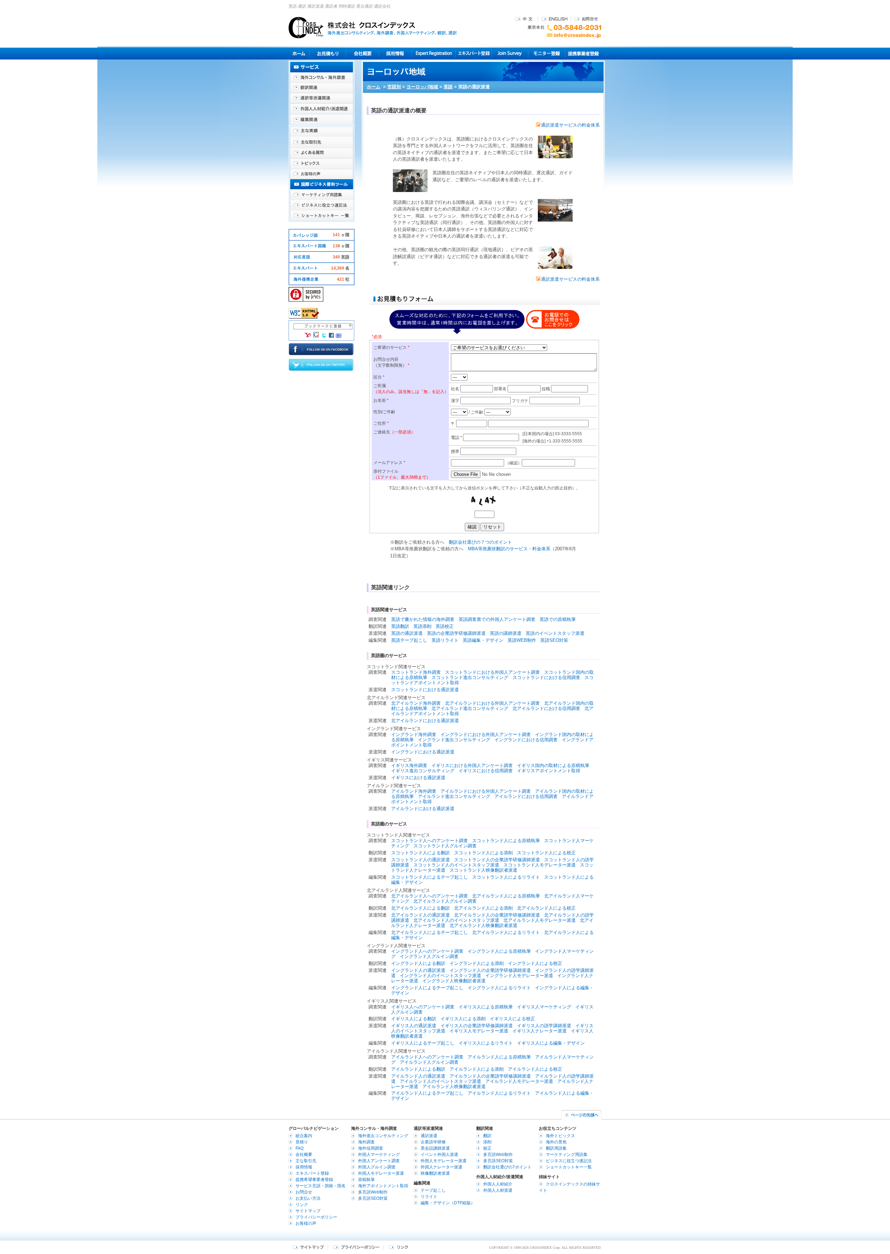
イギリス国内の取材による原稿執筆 (553, 765)
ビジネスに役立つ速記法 (322, 205)
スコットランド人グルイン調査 (445, 845)
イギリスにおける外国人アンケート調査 (472, 765)
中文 (524, 18)
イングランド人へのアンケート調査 (427, 951)
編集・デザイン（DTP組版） (448, 1202)
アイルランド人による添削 (477, 1069)
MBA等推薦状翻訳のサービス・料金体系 (509, 548)
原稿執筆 (366, 1179)
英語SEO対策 (554, 640)
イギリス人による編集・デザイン (551, 1043)
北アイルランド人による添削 (483, 908)
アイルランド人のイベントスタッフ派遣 (440, 1081)
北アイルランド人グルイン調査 (445, 901)
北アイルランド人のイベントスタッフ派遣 (456, 920)
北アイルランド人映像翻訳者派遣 (483, 925)
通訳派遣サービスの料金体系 (570, 125)
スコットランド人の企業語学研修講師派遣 (497, 859)
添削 (487, 1142)
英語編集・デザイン (483, 640)
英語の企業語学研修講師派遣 (456, 633)
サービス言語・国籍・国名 (321, 1185)
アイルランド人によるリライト (499, 1093)
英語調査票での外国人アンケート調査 (497, 619)
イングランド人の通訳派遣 (418, 970)
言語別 (394, 86)
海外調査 (366, 1142)
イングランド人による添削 (477, 963)
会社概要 (362, 53)
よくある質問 (322, 153)
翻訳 (487, 1135)
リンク (302, 1204)
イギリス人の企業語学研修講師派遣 (476, 1025)
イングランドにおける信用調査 (526, 739)
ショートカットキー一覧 (322, 215)
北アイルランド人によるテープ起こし (429, 932)
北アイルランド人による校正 (546, 908)
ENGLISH (554, 18)
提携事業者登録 (583, 53)
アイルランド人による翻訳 (418, 1069)
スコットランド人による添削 (483, 852)
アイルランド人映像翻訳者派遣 (454, 1086)
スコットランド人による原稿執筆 (506, 840)
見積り (327, 53)
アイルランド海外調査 (413, 791)
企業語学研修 (433, 1142)
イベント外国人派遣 (439, 1154)
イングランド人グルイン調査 (429, 956)
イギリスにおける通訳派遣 (418, 777)
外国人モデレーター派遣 (381, 1173)
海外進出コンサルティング (383, 1135)
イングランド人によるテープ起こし (427, 987)
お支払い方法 (308, 1198)
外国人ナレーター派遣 (441, 1167)
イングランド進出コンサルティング (454, 739)
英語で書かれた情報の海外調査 (422, 619)
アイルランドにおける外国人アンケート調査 (485, 791)
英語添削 (422, 626)
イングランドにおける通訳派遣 (422, 751)
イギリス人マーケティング (544, 1006)
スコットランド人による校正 (546, 852)
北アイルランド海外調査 (416, 703)
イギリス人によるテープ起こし (422, 1043)
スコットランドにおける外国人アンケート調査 (492, 672)
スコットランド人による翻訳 (420, 852)
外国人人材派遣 (497, 1190)
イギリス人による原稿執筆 (486, 1006)
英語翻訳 (400, 626)
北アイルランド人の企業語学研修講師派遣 (497, 915)
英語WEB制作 (522, 640)
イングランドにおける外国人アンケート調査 (485, 734)
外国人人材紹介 (497, 1184)
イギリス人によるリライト (486, 1043)
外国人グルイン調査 (377, 1167)
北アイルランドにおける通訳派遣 (425, 720)
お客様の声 (322, 174)
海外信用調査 (370, 1148)
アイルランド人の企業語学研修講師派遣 (490, 1076)
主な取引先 (322, 142)
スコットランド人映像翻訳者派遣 (483, 870)
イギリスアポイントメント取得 (548, 770)
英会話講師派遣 (435, 1148)
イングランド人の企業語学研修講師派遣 (490, 970)
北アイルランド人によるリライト (506, 932)
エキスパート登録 (473, 53)
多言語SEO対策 (373, 1198)
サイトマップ (308, 1210)
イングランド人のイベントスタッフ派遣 (440, 975)
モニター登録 (546, 53)
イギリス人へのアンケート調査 (422, 1006)
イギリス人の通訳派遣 (413, 1025)
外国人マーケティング (379, 1154)
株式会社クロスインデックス (373, 27)
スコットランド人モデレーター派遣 (539, 865)
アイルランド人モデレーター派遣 (519, 1081)
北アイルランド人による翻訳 (420, 908)
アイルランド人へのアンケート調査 (427, 1057)
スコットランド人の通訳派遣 (420, 859)
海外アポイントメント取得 (383, 1185)
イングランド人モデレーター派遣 (519, 975)
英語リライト (445, 640)
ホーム (373, 86)
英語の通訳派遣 (407, 633)
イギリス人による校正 (512, 1018)
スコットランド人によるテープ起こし (429, 877)
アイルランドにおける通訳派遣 (422, 808)
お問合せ (586, 18)
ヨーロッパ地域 (422, 86)
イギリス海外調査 (409, 765)
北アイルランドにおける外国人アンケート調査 (492, 703)
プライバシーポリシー (316, 1217)
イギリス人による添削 (463, 1018)
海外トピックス (322, 163)
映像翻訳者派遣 (435, 1173)
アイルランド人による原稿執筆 (499, 1057)
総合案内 (304, 1135)
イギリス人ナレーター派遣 (539, 1030)
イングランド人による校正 (535, 963)
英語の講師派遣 (505, 633)
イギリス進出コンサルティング (422, 770)
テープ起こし (433, 1190)
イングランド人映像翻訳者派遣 (454, 980)
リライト (429, 1196)
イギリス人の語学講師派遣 (544, 1025)
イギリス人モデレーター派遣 (479, 1030)
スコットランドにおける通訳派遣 (425, 689)
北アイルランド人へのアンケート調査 (429, 895)
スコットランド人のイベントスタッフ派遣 (456, 865)
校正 (487, 1148)
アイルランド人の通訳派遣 (418, 1076)
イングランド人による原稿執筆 (499, 951)
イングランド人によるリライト (499, 987)
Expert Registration (433, 53)
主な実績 (322, 132)
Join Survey (510, 53)
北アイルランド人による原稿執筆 (506, 895)
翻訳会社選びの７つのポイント (480, 542)
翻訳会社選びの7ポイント (507, 1167)
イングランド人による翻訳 (418, 963)
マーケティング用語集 (322, 195)
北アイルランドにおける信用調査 (546, 708)
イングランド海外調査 (413, 734)
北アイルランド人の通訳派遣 (420, 915)
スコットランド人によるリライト (506, 877)
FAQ (300, 1148)
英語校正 (445, 626)
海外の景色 (556, 1142)
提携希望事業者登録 (314, 1179)
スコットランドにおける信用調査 (546, 677)
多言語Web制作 (373, 1192)
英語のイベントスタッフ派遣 (555, 633)
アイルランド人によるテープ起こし (427, 1093)
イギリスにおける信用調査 (486, 770)
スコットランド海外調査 (416, 672)
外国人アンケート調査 (379, 1160)
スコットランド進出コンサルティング (469, 677)
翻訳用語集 (556, 1148)
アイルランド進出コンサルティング (454, 796)
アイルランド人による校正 (535, 1069)
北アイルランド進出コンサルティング (469, 708)
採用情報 (395, 53)
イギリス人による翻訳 (413, 1018)
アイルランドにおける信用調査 (526, 796)
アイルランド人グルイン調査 (429, 1062)
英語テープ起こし (409, 640)
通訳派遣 (429, 1135)
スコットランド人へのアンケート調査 (429, 840)
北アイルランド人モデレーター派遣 (539, 920)
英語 (448, 86)
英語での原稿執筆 (558, 619)
